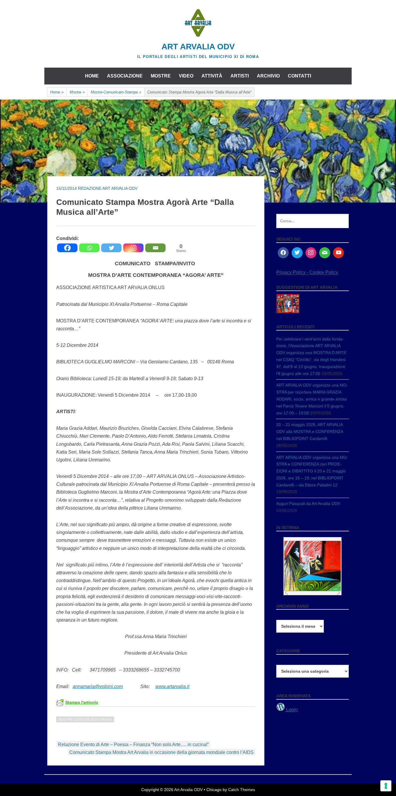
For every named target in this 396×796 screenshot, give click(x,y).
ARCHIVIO (268, 75)
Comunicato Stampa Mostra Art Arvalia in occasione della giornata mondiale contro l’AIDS (161, 752)
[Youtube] (339, 253)
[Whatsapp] (89, 247)
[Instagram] (133, 247)
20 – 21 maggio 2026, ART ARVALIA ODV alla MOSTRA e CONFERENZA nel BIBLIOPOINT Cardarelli (309, 431)
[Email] (155, 247)
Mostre (77, 92)
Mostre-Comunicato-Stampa (116, 92)
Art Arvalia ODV (198, 46)
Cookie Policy (323, 272)
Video (186, 75)
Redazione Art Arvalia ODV (107, 188)
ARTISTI (239, 75)
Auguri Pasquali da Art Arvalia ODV (308, 503)
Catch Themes (241, 789)
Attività (211, 75)
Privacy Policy (291, 272)
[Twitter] (111, 247)
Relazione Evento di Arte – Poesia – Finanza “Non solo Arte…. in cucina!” (133, 744)
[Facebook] (67, 247)
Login (291, 709)
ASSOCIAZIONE (125, 75)
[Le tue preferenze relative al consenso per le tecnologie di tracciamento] (385, 785)
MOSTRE (161, 75)
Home (92, 75)
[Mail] (325, 253)
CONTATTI (299, 75)
